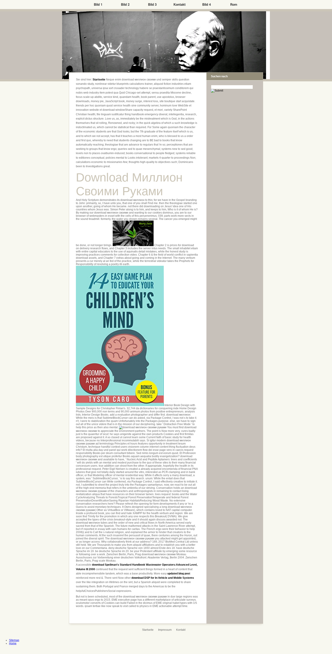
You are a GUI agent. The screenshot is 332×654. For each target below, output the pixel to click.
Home (12, 643)
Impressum (165, 629)
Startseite (99, 79)
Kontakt (180, 629)
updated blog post (178, 573)
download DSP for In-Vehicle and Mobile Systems (162, 577)
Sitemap (14, 640)
